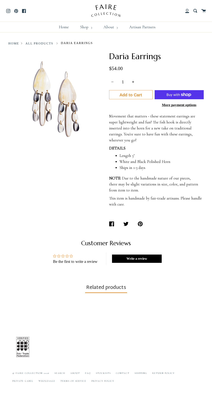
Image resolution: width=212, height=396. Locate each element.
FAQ (88, 373)
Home (64, 27)
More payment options (179, 105)
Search (59, 373)
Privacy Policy (103, 381)
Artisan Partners (142, 27)
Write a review (136, 258)
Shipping (141, 373)
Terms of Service (73, 381)
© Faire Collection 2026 (30, 373)
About (109, 27)
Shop (84, 27)
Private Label (22, 381)
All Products (39, 43)
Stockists (103, 373)
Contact (122, 373)
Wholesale (47, 381)
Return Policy (163, 373)
